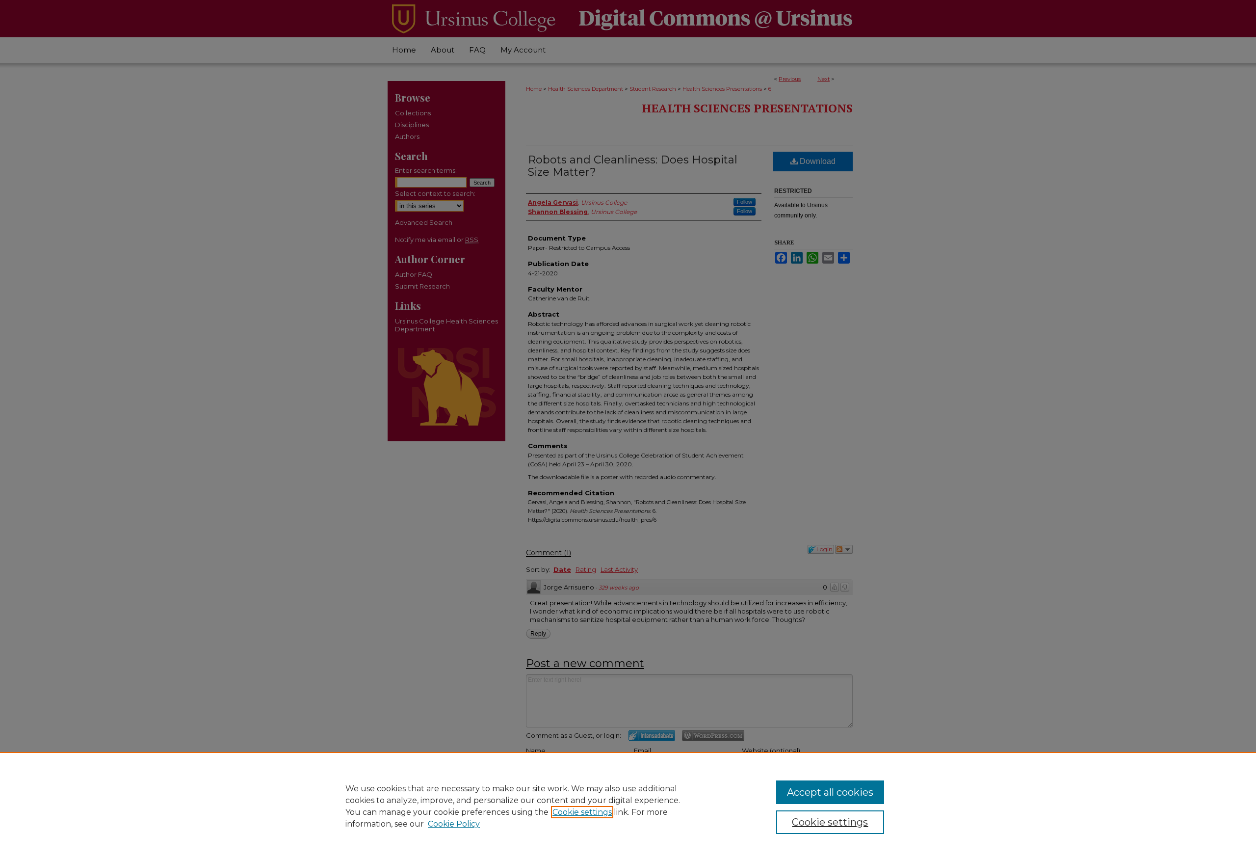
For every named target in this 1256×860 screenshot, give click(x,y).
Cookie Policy (454, 824)
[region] (628, 806)
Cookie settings (582, 812)
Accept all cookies (830, 792)
